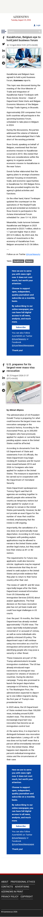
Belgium (29, 261)
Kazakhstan (18, 261)
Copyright (27, 896)
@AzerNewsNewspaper (23, 345)
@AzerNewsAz (33, 254)
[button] (3, 37)
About (4, 881)
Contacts (7, 886)
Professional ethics (23, 881)
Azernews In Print (12, 891)
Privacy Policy (9, 896)
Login (38, 25)
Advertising (22, 886)
